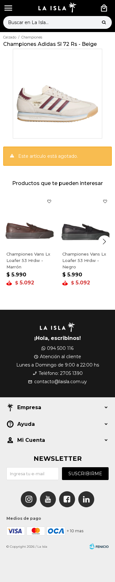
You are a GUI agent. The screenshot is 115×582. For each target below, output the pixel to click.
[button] (104, 22)
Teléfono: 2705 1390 (61, 373)
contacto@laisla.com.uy (60, 381)
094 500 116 (60, 348)
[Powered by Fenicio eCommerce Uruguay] (99, 547)
